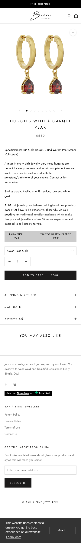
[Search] (69, 15)
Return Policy (12, 415)
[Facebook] (6, 384)
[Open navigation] (5, 15)
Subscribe (18, 483)
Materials (13, 307)
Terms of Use (12, 427)
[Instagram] (15, 384)
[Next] (61, 110)
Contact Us (11, 434)
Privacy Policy (13, 421)
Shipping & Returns (21, 295)
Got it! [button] (62, 530)
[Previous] (19, 110)
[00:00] (40, 64)
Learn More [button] (13, 537)
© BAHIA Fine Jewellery (40, 502)
